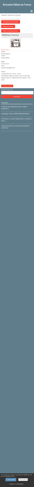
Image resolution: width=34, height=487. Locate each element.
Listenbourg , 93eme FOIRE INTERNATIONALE (15, 113)
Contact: (3, 55)
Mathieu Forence (5, 49)
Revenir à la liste (8, 86)
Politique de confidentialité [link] (16, 484)
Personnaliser (23, 479)
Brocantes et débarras (5, 19)
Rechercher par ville (6, 90)
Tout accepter (11, 479)
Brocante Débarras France (17, 4)
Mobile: (3, 61)
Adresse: (3, 71)
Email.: (3, 65)
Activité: (3, 51)
